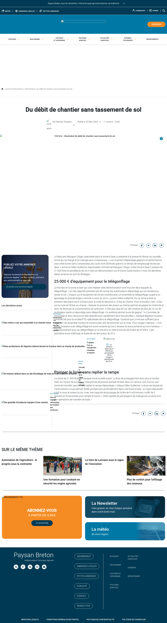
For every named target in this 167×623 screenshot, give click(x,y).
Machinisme (35, 39)
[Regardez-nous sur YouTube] (44, 567)
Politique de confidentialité (100, 619)
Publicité (82, 586)
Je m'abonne (114, 3)
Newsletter (83, 606)
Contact (81, 596)
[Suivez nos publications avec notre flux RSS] (16, 567)
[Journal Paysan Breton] (83, 24)
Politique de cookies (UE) (134, 619)
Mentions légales (30, 619)
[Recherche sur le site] (164, 11)
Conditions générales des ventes (62, 619)
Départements (152, 39)
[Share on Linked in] (155, 245)
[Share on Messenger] (148, 245)
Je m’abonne (42, 523)
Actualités (104, 39)
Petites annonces (86, 576)
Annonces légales (87, 566)
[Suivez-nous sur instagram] (37, 567)
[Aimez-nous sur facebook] (23, 567)
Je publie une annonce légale (19, 286)
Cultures (59, 39)
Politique (82, 39)
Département (134, 576)
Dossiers (128, 39)
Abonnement (84, 556)
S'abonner (156, 24)
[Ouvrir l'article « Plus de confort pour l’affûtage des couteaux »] (146, 465)
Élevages (12, 39)
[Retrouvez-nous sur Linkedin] (30, 567)
